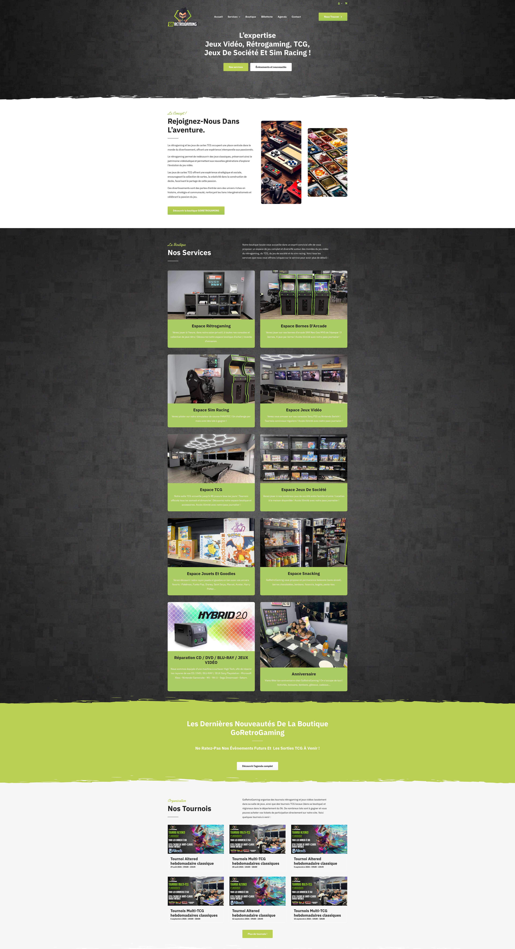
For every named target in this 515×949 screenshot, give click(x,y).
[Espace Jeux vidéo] (303, 356)
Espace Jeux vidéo (304, 409)
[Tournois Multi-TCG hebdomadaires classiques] (257, 839)
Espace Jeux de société (303, 489)
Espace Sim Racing (211, 409)
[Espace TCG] (211, 436)
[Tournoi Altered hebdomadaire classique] (196, 839)
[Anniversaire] (303, 604)
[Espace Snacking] (303, 520)
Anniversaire (304, 673)
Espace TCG (211, 489)
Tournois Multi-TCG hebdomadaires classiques (255, 861)
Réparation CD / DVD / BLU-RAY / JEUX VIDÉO (211, 660)
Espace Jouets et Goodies (211, 573)
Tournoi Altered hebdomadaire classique (192, 861)
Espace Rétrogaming (211, 325)
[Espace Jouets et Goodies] (211, 520)
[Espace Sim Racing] (211, 356)
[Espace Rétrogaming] (211, 272)
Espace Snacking (304, 573)
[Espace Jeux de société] (303, 436)
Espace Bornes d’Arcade (304, 325)
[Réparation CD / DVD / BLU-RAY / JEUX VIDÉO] (211, 604)
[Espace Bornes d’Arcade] (303, 272)
